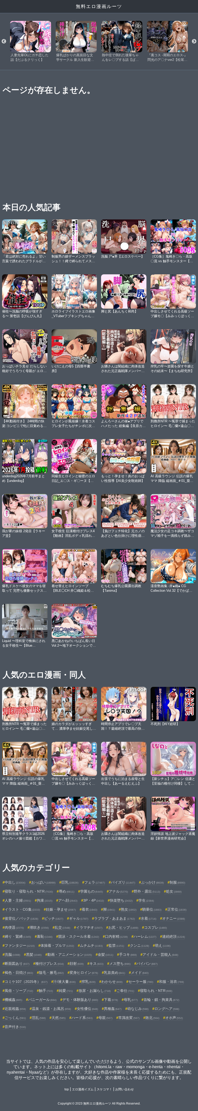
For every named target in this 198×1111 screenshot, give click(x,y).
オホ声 (174, 1018)
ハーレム (145, 936)
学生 (146, 900)
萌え (162, 945)
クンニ (139, 945)
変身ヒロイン (84, 972)
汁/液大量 (64, 982)
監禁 (116, 945)
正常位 (176, 909)
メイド (139, 972)
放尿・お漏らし (95, 991)
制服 (177, 882)
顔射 (77, 963)
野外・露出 (147, 891)
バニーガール (42, 1000)
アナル (118, 891)
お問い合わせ (124, 1089)
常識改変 (128, 1018)
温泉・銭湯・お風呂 (51, 1009)
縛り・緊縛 (18, 936)
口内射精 (116, 936)
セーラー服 (140, 982)
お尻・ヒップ (123, 927)
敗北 (152, 1018)
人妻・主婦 (18, 900)
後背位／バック (21, 918)
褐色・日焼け (19, 972)
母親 (105, 1018)
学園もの (91, 891)
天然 (58, 1018)
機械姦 (13, 1000)
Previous (3, 41)
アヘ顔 (67, 900)
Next (194, 41)
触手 (46, 991)
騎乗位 (151, 909)
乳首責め (114, 972)
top (66, 1089)
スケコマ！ (104, 1089)
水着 (148, 918)
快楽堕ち (121, 900)
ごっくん (15, 1018)
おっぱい (43, 882)
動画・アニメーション (69, 954)
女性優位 (87, 1009)
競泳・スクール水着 (78, 936)
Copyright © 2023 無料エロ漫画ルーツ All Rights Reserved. (99, 1103)
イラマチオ (89, 927)
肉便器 (14, 927)
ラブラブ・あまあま (114, 918)
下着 (111, 1000)
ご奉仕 (125, 991)
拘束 (44, 900)
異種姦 (112, 1009)
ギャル (78, 918)
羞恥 (44, 936)
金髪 (105, 954)
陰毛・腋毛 (51, 972)
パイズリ (123, 882)
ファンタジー (20, 945)
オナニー (173, 918)
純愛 (66, 991)
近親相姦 (15, 1009)
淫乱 (39, 1018)
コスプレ (155, 927)
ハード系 (82, 1018)
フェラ (94, 882)
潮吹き (39, 927)
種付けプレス (49, 963)
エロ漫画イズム (83, 1089)
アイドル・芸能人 (160, 954)
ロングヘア (166, 1009)
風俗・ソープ (19, 991)
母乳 (131, 1000)
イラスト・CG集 (22, 909)
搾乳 (88, 982)
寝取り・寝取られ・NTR (29, 891)
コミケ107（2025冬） (26, 982)
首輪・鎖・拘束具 (161, 1000)
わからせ (111, 982)
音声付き (15, 1027)
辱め (66, 891)
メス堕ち (119, 963)
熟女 (128, 909)
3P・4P (93, 900)
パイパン (147, 963)
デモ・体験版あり (80, 1000)
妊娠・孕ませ (61, 909)
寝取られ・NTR (156, 991)
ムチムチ (91, 945)
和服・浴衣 (171, 982)
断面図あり (17, 963)
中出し (15, 882)
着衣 (89, 909)
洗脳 (12, 954)
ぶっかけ (152, 882)
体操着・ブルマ (57, 945)
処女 (174, 891)
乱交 (62, 927)
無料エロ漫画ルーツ (99, 6)
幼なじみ (137, 1009)
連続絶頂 (173, 936)
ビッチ (53, 918)
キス (96, 963)
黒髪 (34, 954)
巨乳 (69, 882)
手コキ (128, 954)
